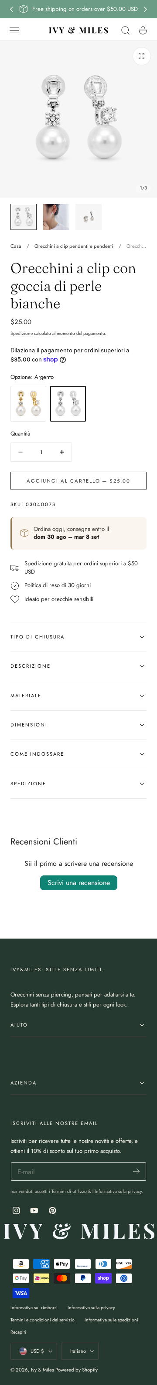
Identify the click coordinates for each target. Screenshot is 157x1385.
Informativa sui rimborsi (34, 1307)
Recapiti (18, 1332)
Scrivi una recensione (79, 883)
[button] (14, 30)
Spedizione (21, 333)
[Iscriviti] (136, 1171)
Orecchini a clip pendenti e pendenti (73, 246)
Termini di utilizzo (69, 1191)
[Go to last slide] (11, 9)
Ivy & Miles (42, 1369)
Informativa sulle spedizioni (111, 1320)
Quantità (20, 433)
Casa (15, 246)
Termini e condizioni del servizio (42, 1320)
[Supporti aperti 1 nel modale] (142, 56)
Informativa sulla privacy (118, 1191)
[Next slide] (146, 9)
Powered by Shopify (76, 1369)
